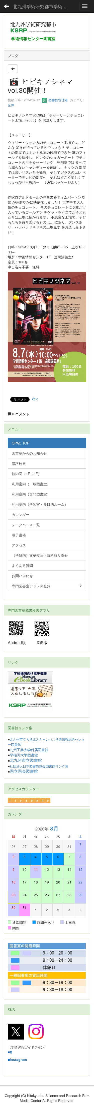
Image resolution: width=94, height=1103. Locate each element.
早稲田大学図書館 (24, 755)
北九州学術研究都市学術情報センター (44, 6)
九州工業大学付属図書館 (29, 750)
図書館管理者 (57, 100)
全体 (11, 105)
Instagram (18, 1059)
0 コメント (20, 413)
